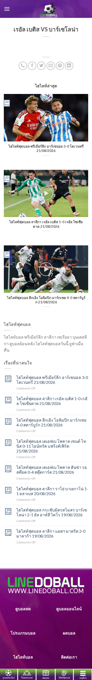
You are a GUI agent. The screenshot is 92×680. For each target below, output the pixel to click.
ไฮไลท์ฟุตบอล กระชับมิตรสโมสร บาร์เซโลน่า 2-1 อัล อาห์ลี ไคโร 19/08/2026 (51, 512)
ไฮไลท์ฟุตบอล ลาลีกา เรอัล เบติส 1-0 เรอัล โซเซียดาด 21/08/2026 (51, 401)
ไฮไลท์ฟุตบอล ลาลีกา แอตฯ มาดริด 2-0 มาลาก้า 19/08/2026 (50, 533)
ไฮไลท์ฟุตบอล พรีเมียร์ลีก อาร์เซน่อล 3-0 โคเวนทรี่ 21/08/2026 (52, 380)
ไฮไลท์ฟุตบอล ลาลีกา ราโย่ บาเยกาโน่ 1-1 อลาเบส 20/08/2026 (52, 491)
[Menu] (7, 9)
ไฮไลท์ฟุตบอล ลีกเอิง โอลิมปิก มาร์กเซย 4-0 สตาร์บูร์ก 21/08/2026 (51, 422)
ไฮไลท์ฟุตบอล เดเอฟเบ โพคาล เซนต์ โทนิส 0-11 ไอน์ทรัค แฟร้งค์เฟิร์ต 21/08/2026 (51, 446)
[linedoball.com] (49, 9)
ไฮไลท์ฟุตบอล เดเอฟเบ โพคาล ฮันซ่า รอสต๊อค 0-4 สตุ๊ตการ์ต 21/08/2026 (51, 469)
